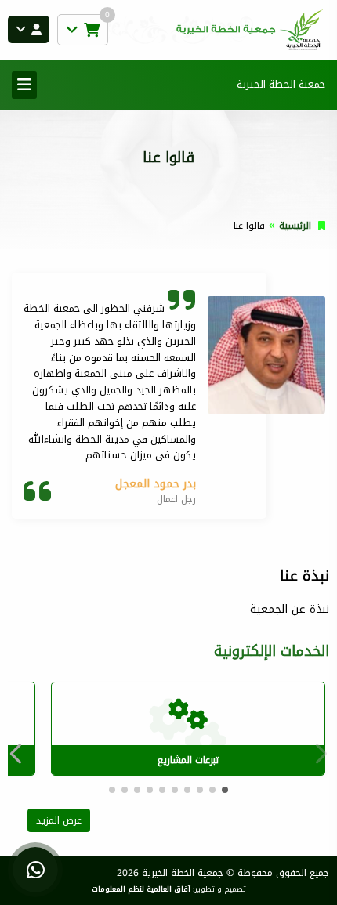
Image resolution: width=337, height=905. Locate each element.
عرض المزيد (59, 820)
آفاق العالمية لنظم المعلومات (141, 889)
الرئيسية (295, 225)
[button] (19, 754)
